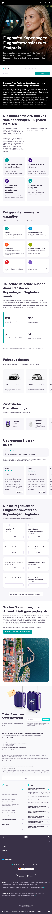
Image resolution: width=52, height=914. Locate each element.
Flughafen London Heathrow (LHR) (36, 887)
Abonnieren (46, 719)
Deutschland (27, 895)
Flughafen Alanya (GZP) (15, 882)
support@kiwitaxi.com (35, 864)
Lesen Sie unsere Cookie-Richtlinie (36, 911)
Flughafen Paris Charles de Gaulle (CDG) (9, 885)
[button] (26, 68)
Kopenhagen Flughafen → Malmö (8, 796)
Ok (49, 911)
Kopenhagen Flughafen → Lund (8, 791)
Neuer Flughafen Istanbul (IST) (35, 882)
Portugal (32, 895)
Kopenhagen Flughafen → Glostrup (8, 815)
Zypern (43, 893)
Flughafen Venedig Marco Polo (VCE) (22, 887)
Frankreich (30, 893)
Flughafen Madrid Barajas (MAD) (18, 884)
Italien (20, 893)
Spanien (16, 893)
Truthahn (12, 893)
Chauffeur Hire (8, 859)
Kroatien (18, 895)
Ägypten (14, 895)
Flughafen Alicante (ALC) (6, 884)
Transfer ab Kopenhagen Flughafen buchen (17, 631)
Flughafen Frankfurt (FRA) (22, 885)
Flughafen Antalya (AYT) (24, 882)
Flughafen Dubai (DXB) (45, 882)
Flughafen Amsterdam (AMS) (33, 885)
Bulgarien (23, 895)
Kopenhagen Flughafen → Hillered (8, 799)
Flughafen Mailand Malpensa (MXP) (8, 887)
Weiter (42, 73)
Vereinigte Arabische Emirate (7, 895)
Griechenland (24, 893)
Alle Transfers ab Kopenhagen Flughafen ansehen (25, 594)
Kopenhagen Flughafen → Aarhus (8, 807)
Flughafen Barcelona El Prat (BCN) (30, 884)
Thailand (39, 893)
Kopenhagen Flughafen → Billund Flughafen (10, 794)
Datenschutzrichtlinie (31, 725)
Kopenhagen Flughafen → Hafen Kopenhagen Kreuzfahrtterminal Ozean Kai (10, 805)
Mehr (44, 887)
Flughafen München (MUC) (44, 885)
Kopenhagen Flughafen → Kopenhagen (9, 812)
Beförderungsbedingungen (28, 905)
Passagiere (22, 71)
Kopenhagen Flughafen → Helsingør (9, 810)
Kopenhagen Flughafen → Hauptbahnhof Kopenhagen (12, 801)
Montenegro (34, 893)
